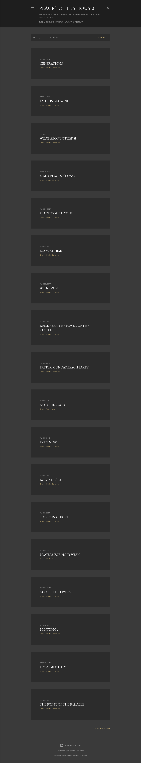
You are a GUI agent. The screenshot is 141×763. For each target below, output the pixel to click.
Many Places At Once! (58, 176)
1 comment (50, 409)
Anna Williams (78, 751)
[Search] (108, 7)
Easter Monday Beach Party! (65, 367)
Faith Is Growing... (55, 101)
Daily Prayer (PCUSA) (51, 22)
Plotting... (49, 629)
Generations (51, 63)
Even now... (49, 442)
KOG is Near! (50, 480)
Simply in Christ (54, 517)
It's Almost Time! (54, 667)
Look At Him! (51, 251)
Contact (78, 22)
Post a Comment (53, 68)
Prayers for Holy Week (60, 554)
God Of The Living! (56, 592)
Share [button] (42, 68)
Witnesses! (49, 288)
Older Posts (102, 728)
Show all (103, 38)
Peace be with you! (56, 213)
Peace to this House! (66, 8)
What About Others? (58, 138)
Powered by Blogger (73, 745)
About (68, 22)
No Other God (52, 405)
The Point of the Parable (62, 704)
